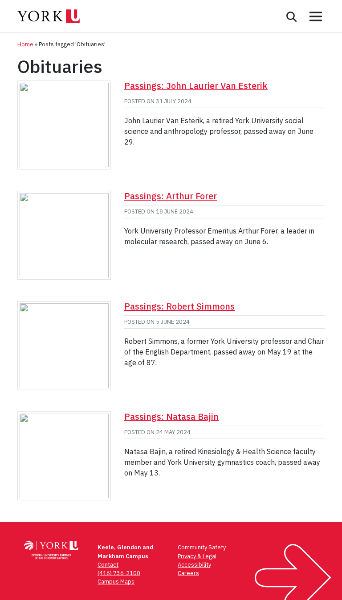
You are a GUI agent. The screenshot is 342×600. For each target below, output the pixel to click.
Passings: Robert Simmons (179, 306)
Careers (188, 573)
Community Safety (202, 547)
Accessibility (194, 564)
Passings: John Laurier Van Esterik (196, 86)
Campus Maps (116, 581)
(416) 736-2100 (119, 573)
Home (25, 44)
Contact (108, 564)
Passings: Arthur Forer (170, 196)
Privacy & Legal (197, 556)
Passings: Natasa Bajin (171, 417)
